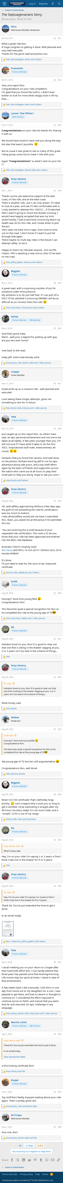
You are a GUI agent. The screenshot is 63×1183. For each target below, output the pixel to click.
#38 (59, 1034)
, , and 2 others (26, 170)
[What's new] (53, 4)
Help (37, 1174)
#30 (59, 593)
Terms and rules (9, 1174)
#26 (59, 328)
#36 (59, 886)
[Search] (59, 4)
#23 (59, 125)
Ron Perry (7, 550)
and (17, 480)
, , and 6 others (24, 262)
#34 (59, 794)
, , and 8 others (26, 941)
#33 (59, 729)
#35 (59, 840)
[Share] (54, 38)
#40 (59, 1127)
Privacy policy (26, 1174)
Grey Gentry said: (12, 846)
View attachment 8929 (14, 1056)
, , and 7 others (22, 572)
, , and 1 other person (28, 363)
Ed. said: (7, 683)
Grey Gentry (10, 19)
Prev (30, 1145)
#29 (59, 501)
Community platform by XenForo (27, 1180)
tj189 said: (8, 735)
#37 (59, 962)
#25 (59, 283)
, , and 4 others (24, 59)
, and (21, 819)
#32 (59, 677)
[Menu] (4, 3)
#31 (59, 638)
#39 (59, 1091)
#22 (59, 80)
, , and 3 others (25, 307)
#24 (59, 190)
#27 (59, 383)
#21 (59, 38)
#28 (59, 428)
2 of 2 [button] (40, 1145)
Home (45, 1174)
